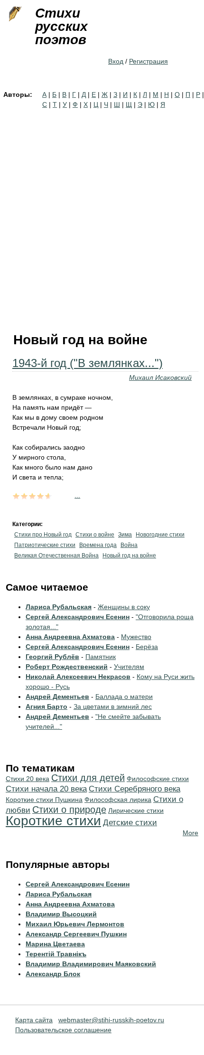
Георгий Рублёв (52, 656)
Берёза (147, 646)
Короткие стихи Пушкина (44, 799)
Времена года (98, 545)
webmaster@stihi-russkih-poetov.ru (111, 1020)
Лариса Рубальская (59, 607)
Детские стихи (130, 822)
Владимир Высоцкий (61, 914)
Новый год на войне (129, 555)
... (77, 495)
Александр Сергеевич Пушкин (76, 934)
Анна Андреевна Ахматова (70, 637)
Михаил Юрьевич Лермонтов (75, 924)
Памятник (100, 656)
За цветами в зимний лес (113, 706)
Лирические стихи (136, 810)
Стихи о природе (69, 809)
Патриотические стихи (44, 545)
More (190, 833)
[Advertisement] (102, 216)
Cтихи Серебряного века (134, 788)
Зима (125, 534)
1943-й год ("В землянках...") (87, 363)
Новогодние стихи (160, 534)
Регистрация (148, 61)
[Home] (14, 14)
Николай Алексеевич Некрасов (78, 676)
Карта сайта (34, 1020)
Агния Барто (46, 706)
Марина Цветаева (55, 944)
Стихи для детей (88, 777)
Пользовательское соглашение (63, 1030)
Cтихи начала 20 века (46, 788)
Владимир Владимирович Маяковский (91, 964)
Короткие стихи (53, 820)
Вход (115, 61)
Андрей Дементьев (57, 696)
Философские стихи (158, 778)
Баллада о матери (124, 696)
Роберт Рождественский (67, 666)
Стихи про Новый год (43, 534)
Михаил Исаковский (160, 377)
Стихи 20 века (27, 778)
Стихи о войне (94, 534)
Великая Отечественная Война (56, 555)
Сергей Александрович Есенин (78, 617)
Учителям (129, 666)
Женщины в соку (124, 607)
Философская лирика (117, 799)
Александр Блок (53, 974)
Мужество (136, 637)
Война (129, 545)
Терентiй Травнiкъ (56, 954)
